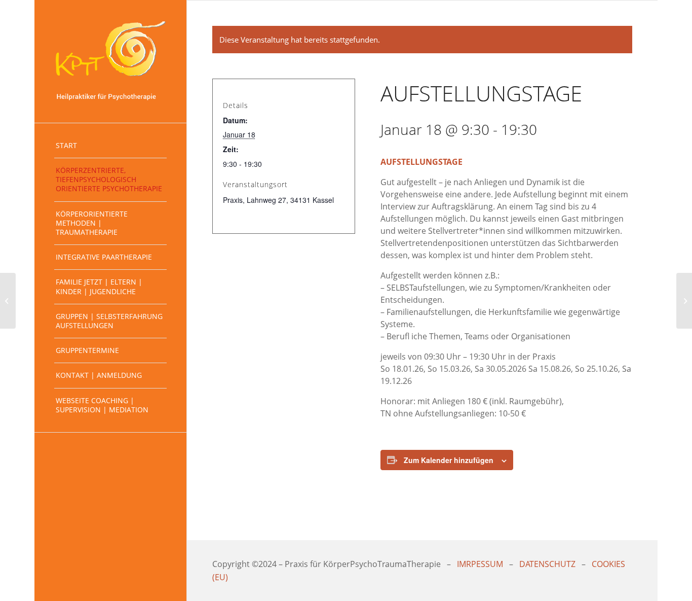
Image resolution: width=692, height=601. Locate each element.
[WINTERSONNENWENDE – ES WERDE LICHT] (8, 301)
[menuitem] (110, 145)
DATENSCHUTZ (547, 564)
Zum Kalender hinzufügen (448, 460)
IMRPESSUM (480, 564)
